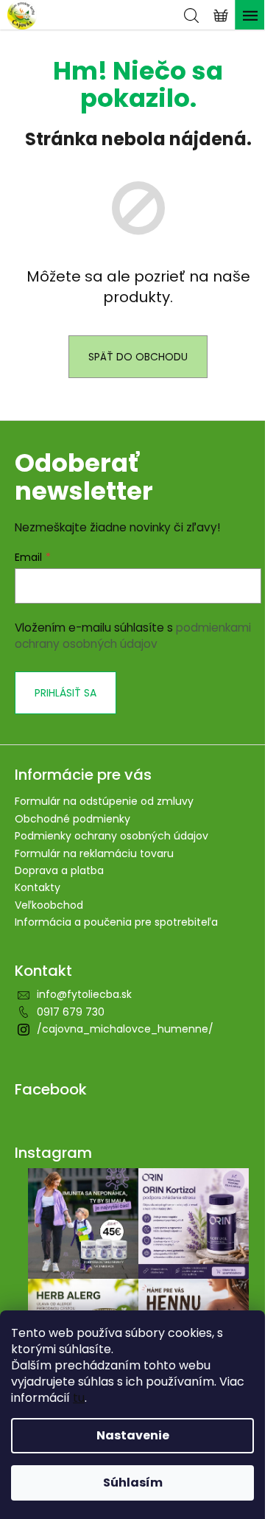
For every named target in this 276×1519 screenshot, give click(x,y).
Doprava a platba (59, 870)
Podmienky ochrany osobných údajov (111, 835)
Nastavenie (132, 1435)
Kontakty (37, 887)
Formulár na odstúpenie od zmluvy (104, 801)
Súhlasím (133, 1482)
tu (79, 1397)
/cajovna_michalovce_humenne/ (125, 1029)
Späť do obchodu (138, 356)
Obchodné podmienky (72, 818)
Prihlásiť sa (65, 692)
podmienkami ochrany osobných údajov (133, 636)
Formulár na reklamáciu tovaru (94, 853)
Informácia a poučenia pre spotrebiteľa (116, 922)
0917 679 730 (71, 1012)
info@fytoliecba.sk (84, 994)
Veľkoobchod (49, 905)
